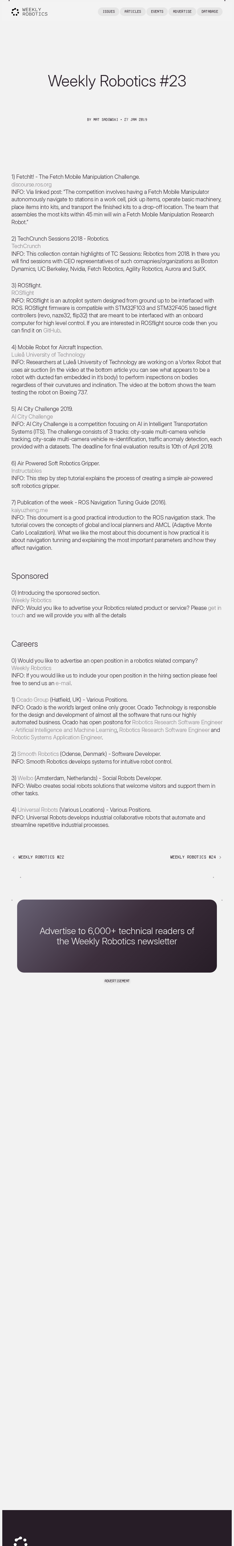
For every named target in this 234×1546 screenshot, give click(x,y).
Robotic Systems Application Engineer (56, 737)
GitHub (51, 330)
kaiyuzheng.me (29, 510)
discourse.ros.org (31, 184)
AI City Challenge (32, 416)
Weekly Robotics (31, 600)
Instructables (26, 470)
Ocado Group (32, 699)
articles (132, 11)
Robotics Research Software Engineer (164, 730)
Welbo (25, 778)
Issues (108, 11)
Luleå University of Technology (48, 354)
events (157, 11)
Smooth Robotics (37, 753)
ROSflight (22, 292)
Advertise (182, 11)
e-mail (63, 683)
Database (209, 11)
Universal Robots (38, 809)
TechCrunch (26, 246)
